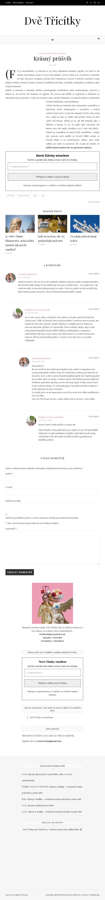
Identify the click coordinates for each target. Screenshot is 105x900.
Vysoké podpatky (27, 274)
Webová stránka (13, 500)
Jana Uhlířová (74, 895)
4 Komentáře (94, 201)
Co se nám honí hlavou (52, 53)
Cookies (85, 895)
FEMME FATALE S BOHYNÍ (35, 786)
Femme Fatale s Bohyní (37, 309)
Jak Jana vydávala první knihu (41, 805)
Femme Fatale (23, 195)
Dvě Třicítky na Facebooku (41, 717)
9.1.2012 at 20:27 (24, 277)
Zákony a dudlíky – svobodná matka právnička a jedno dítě (54, 799)
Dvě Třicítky (52, 20)
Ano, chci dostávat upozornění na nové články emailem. (33, 523)
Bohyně (63, 895)
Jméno (9, 473)
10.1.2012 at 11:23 (45, 420)
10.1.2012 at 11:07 (38, 361)
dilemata (10, 195)
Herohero (59, 640)
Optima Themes (21, 895)
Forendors (46, 640)
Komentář (11, 528)
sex (43, 195)
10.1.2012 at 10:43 (31, 313)
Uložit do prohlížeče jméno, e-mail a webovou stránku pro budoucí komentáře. (41, 517)
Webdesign (95, 895)
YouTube (57, 637)
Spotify (47, 637)
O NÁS (8, 3)
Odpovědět (94, 273)
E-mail (9, 487)
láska (35, 195)
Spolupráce (18, 3)
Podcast (30, 3)
